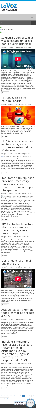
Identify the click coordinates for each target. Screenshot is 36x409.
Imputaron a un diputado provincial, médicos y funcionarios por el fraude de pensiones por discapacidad (17, 184)
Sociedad (10, 104)
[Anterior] (4, 396)
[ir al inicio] (9, 7)
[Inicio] (1, 396)
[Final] (7, 398)
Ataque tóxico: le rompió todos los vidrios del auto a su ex (18, 313)
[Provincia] (18, 27)
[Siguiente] (4, 398)
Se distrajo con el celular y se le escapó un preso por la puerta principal (17, 41)
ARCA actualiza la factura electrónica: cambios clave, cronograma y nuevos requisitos (17, 228)
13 (14, 396)
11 (7, 396)
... (17, 396)
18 (30, 396)
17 (26, 396)
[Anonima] (18, 32)
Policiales (10, 47)
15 (20, 396)
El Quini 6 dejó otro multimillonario (13, 99)
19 (33, 396)
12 (11, 396)
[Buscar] (33, 23)
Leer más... (5, 93)
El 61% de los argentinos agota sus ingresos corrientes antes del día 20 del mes (17, 145)
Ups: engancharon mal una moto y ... (16, 262)
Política (10, 237)
